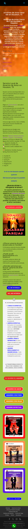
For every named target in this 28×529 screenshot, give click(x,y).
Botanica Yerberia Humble (13, 509)
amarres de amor (18, 193)
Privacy (7, 515)
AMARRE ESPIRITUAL (14, 407)
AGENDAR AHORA (14, 207)
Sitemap (8, 508)
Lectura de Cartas (7, 66)
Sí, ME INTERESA (14, 288)
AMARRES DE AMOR (14, 389)
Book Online (6, 59)
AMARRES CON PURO (14, 395)
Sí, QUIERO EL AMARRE (14, 378)
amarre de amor (9, 45)
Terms (12, 515)
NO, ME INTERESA (14, 293)
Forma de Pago (19, 513)
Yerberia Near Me (13, 511)
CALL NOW (14, 498)
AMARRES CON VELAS (14, 401)
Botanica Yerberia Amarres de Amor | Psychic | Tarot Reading (13, 136)
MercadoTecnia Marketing (16, 523)
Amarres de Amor (12, 12)
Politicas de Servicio (8, 513)
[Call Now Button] (14, 526)
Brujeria (5, 69)
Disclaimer (18, 515)
